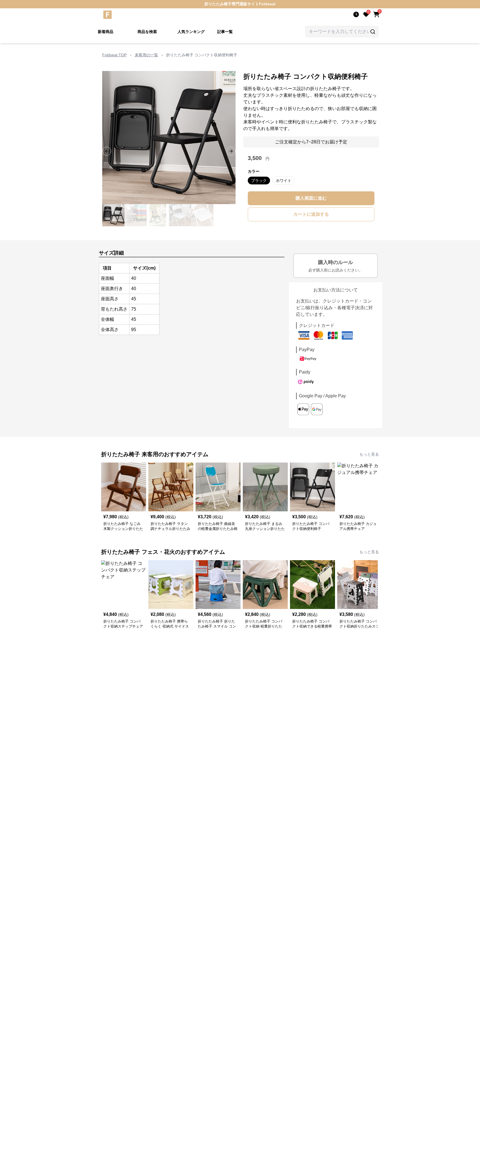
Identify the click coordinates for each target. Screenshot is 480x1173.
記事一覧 (225, 31)
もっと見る (369, 454)
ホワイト (283, 180)
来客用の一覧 (146, 55)
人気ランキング (191, 31)
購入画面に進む (311, 198)
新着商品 (105, 31)
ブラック (259, 180)
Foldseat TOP (114, 55)
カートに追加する (311, 214)
